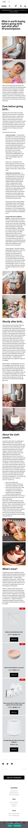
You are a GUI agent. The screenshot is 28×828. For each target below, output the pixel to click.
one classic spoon (10, 497)
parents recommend (15, 759)
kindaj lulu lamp (15, 347)
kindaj (4, 6)
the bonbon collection (11, 143)
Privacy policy (17, 825)
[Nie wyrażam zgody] (25, 824)
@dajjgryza (16, 90)
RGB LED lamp (10, 343)
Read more (14, 749)
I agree (10, 825)
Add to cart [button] (14, 639)
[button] (9, 6)
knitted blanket (13, 157)
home (3, 16)
